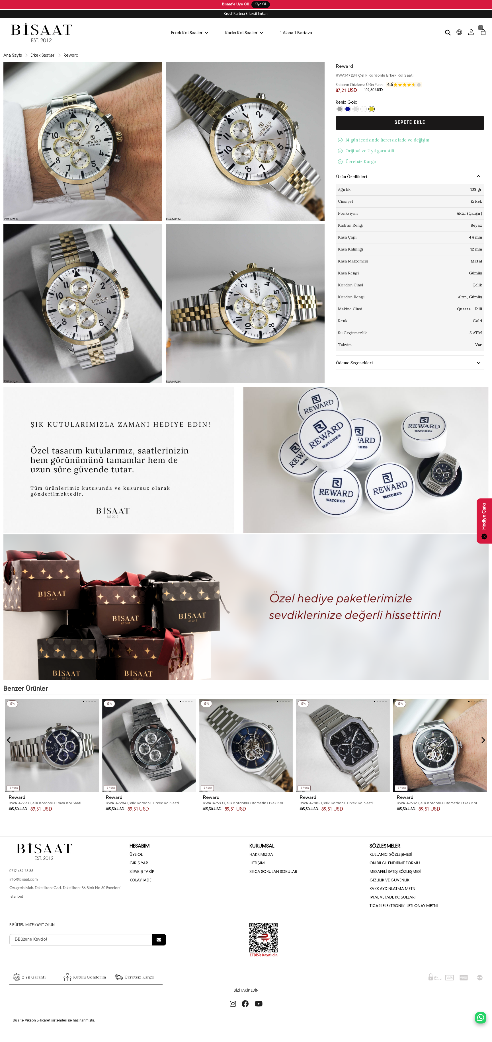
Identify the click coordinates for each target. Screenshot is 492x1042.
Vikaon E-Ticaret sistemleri (46, 1020)
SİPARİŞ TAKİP (142, 872)
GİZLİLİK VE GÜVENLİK (389, 880)
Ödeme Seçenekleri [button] (354, 362)
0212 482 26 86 (21, 871)
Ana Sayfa (12, 56)
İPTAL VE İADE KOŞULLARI (392, 897)
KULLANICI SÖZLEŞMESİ (391, 855)
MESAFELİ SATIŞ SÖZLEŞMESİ (395, 872)
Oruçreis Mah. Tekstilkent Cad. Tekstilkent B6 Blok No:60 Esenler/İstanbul (64, 892)
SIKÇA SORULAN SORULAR (273, 872)
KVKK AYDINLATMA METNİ (393, 889)
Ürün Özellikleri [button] (351, 176)
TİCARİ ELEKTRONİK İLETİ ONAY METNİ (404, 906)
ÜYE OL (136, 855)
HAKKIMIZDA (261, 855)
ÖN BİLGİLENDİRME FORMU (395, 863)
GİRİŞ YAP (139, 863)
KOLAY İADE (140, 880)
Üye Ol (260, 4)
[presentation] (9, 740)
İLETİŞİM (257, 863)
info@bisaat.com (23, 879)
